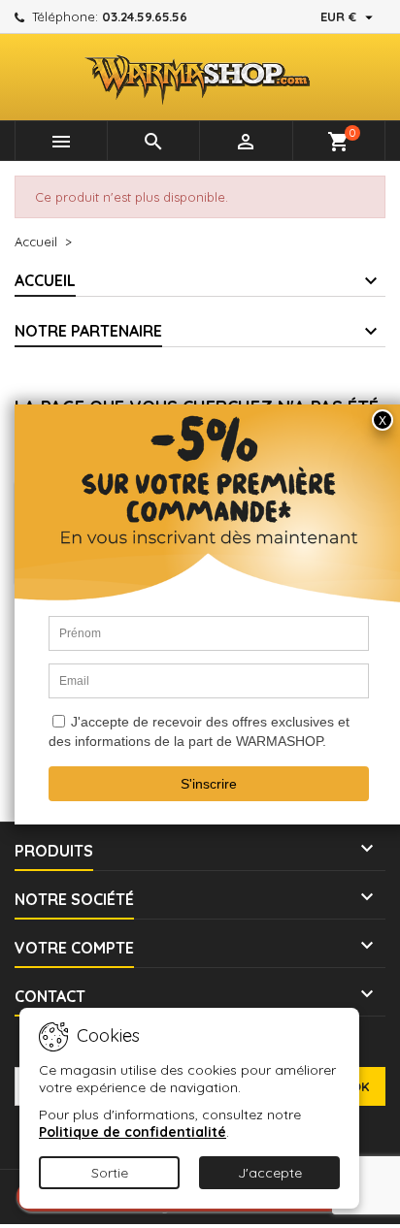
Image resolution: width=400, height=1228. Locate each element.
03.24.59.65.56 (144, 16)
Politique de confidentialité (132, 1132)
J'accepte (270, 1172)
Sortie (109, 1172)
